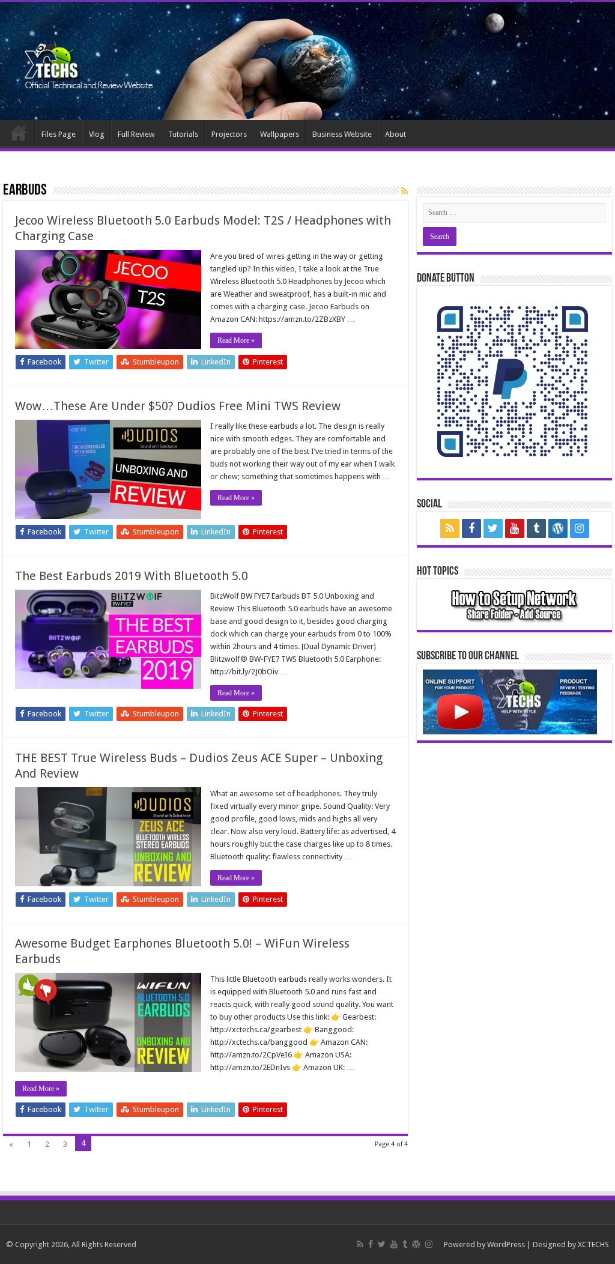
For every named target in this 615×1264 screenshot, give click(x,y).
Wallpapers (279, 134)
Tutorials (183, 134)
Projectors (229, 134)
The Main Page (18, 132)
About (395, 134)
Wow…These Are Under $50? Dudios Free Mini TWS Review (178, 406)
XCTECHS (593, 1244)
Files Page (58, 134)
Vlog (97, 134)
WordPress (506, 1244)
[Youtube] (514, 528)
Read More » (236, 340)
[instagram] (579, 528)
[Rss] (449, 528)
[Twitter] (493, 528)
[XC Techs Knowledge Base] (88, 56)
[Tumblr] (536, 528)
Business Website (342, 134)
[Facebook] (471, 528)
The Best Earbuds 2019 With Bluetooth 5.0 (131, 576)
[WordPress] (558, 528)
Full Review (136, 134)
